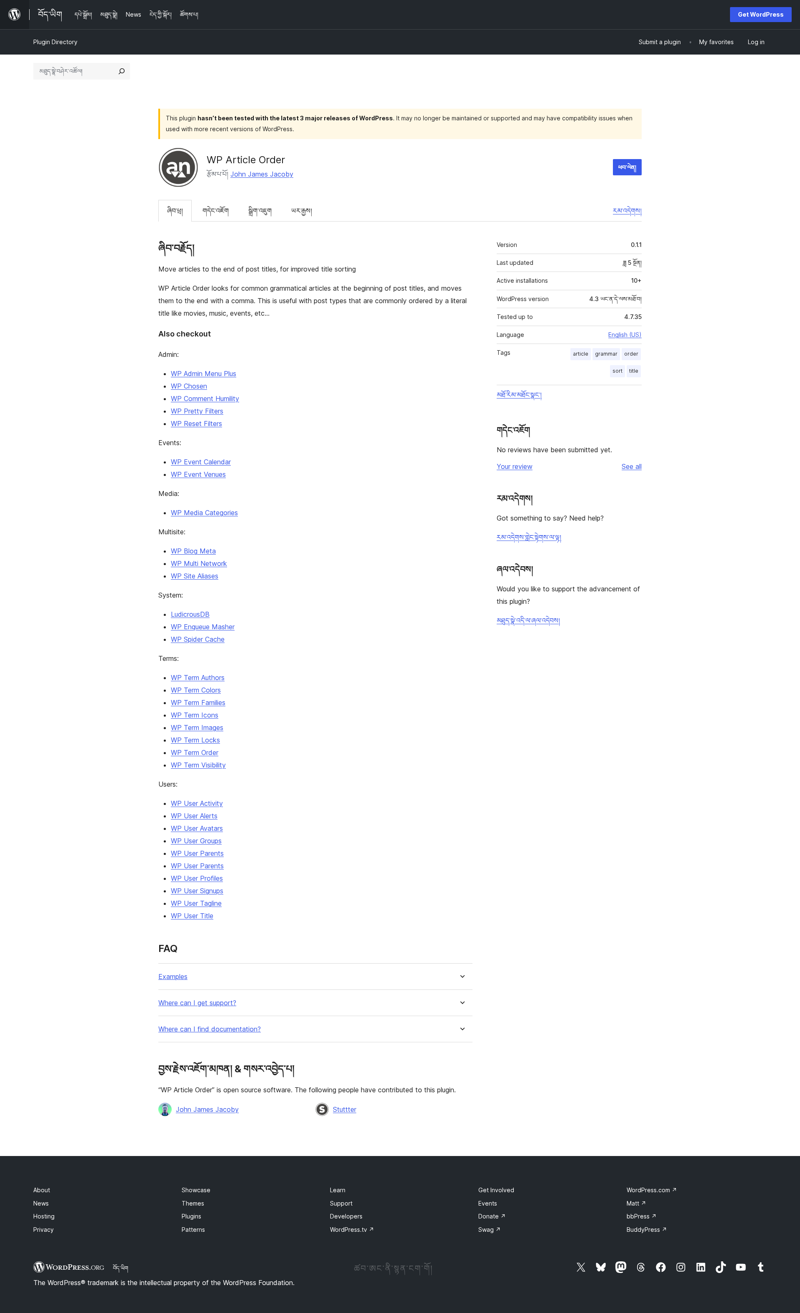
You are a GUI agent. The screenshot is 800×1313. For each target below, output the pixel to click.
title (633, 371)
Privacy (43, 1229)
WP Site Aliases (194, 576)
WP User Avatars (197, 828)
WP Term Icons (194, 715)
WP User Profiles (197, 878)
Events (487, 1203)
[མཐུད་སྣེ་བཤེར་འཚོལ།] (121, 71)
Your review (514, 466)
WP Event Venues (198, 474)
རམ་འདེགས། (627, 211)
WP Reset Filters (196, 423)
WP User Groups (196, 841)
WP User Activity (197, 803)
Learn (337, 1189)
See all (632, 466)
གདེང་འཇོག (215, 211)
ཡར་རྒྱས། (301, 211)
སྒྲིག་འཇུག (260, 211)
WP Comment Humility (205, 398)
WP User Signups (197, 891)
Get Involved (496, 1189)
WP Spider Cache (198, 639)
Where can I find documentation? (209, 1029)
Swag (489, 1229)
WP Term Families (198, 702)
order (631, 354)
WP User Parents (197, 853)
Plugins (191, 1216)
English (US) (625, 334)
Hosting (44, 1216)
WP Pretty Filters (197, 411)
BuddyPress (647, 1229)
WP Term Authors (198, 677)
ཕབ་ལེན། (627, 167)
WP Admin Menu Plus (203, 373)
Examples (173, 977)
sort (617, 371)
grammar (606, 354)
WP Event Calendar (201, 462)
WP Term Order (194, 752)
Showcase (196, 1189)
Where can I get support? (197, 1003)
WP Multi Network (199, 563)
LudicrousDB (190, 614)
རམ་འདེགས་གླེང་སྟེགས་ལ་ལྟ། (529, 537)
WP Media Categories (204, 512)
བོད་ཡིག (120, 1268)
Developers (346, 1216)
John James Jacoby (261, 174)
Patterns (193, 1229)
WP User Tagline (196, 903)
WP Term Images (197, 727)
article (580, 354)
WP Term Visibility (198, 765)
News (41, 1203)
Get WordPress (761, 14)
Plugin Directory (55, 41)
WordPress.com (652, 1189)
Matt (636, 1203)
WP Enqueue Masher (203, 627)
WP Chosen (189, 386)
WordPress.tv (352, 1229)
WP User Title (192, 916)
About (41, 1189)
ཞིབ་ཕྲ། (175, 211)
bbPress (642, 1216)
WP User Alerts (194, 816)
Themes (193, 1203)
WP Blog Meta (193, 551)
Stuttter (344, 1109)
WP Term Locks (195, 740)
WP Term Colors (196, 690)
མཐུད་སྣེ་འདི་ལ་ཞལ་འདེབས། (528, 620)
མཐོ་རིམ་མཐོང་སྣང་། (519, 395)
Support (341, 1203)
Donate (492, 1216)
